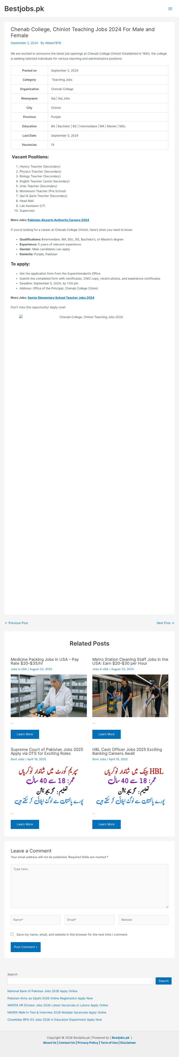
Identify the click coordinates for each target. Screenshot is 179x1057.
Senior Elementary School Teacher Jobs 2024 (61, 297)
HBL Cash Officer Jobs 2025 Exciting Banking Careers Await (127, 751)
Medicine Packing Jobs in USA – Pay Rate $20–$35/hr (45, 661)
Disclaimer (128, 1042)
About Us (50, 1042)
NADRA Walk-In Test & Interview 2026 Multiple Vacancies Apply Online (56, 1012)
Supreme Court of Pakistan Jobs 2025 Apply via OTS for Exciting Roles (47, 751)
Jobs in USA (19, 669)
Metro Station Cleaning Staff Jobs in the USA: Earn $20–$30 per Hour (130, 661)
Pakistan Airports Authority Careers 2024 (58, 220)
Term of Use (109, 1042)
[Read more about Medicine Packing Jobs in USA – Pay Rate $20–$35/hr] (49, 695)
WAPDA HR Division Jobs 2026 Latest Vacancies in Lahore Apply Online (57, 1005)
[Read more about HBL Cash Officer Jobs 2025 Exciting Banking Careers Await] (130, 785)
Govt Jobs (17, 759)
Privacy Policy (87, 1042)
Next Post (165, 623)
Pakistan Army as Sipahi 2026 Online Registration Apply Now (50, 998)
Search (12, 974)
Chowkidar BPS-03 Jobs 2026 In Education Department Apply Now (54, 1019)
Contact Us (67, 1042)
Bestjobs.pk (24, 8)
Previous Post (16, 623)
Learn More (25, 734)
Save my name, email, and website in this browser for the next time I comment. (72, 934)
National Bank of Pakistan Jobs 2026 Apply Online (42, 991)
